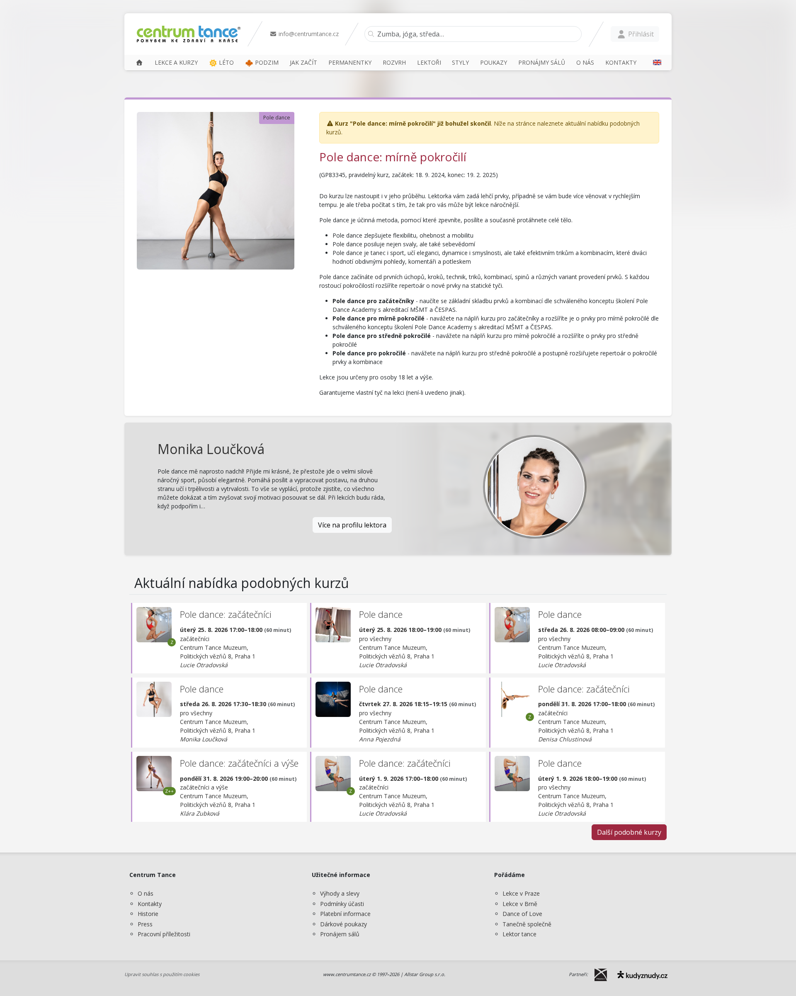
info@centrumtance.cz (308, 34)
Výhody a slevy (339, 893)
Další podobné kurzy (629, 832)
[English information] (654, 62)
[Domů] (139, 62)
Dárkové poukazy (343, 924)
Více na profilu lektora (352, 525)
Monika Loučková (211, 449)
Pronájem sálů (339, 934)
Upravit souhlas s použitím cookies (161, 974)
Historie (148, 914)
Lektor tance (519, 934)
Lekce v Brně (519, 904)
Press (145, 924)
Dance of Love (522, 914)
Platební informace (345, 914)
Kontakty (150, 904)
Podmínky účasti (342, 904)
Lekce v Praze (521, 893)
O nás (145, 893)
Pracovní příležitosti (164, 934)
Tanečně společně (526, 924)
